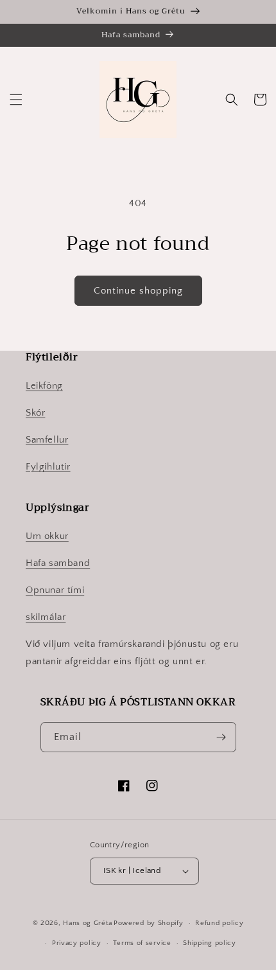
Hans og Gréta (87, 923)
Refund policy (219, 923)
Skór (35, 412)
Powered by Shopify (149, 923)
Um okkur (47, 536)
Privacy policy (76, 943)
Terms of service (142, 943)
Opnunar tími (55, 590)
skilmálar (45, 617)
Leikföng (44, 385)
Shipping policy (209, 943)
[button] (16, 99)
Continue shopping (138, 290)
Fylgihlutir (48, 466)
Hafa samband (58, 563)
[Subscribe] (221, 737)
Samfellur (47, 439)
